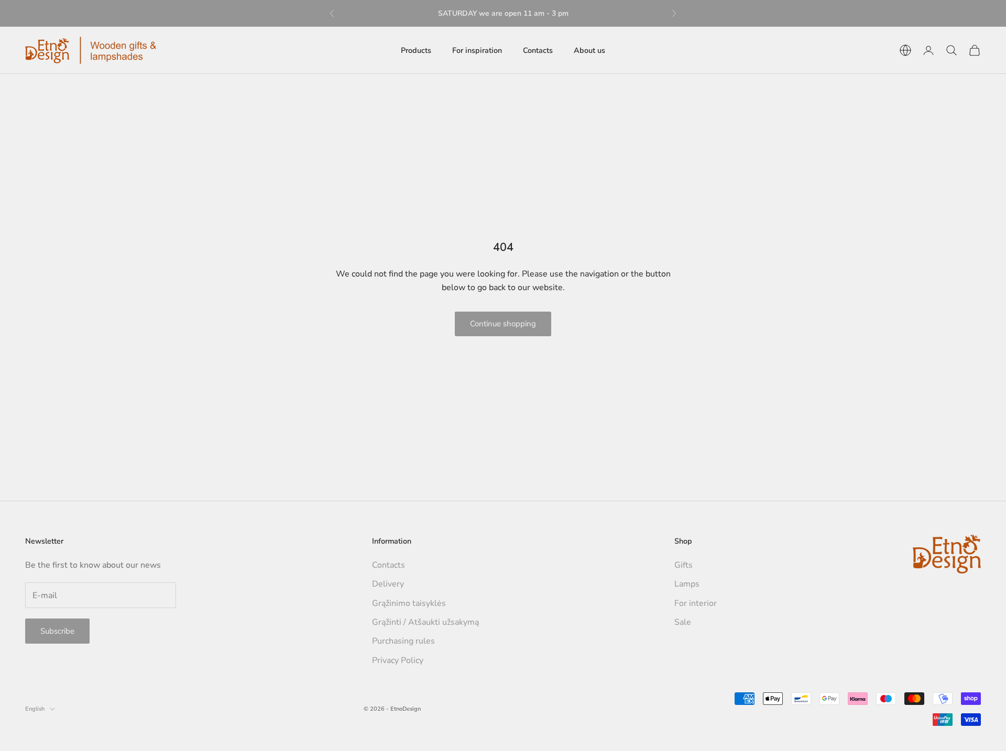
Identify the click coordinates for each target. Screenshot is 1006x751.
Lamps (686, 584)
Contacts (538, 50)
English (35, 709)
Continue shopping (503, 323)
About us (589, 50)
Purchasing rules (403, 641)
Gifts (683, 565)
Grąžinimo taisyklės (409, 603)
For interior (695, 603)
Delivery (388, 584)
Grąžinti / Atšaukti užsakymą (425, 622)
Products (416, 50)
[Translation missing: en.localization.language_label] (905, 50)
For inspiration (477, 50)
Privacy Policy (397, 660)
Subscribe (57, 631)
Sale (682, 622)
